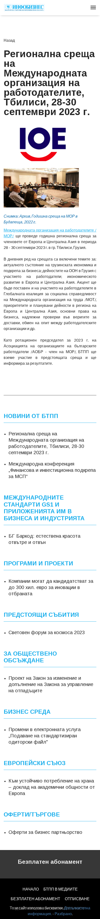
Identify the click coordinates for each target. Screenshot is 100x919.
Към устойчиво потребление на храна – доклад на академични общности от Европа (51, 787)
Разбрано (63, 913)
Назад (9, 40)
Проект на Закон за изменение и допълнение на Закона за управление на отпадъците (50, 684)
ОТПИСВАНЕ (77, 898)
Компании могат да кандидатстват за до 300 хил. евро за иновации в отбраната (50, 587)
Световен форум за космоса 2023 (46, 632)
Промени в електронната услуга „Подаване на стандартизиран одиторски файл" (44, 736)
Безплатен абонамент (50, 861)
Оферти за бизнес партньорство (45, 832)
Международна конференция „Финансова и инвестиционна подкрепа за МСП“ (52, 470)
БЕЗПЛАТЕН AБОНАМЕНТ (35, 898)
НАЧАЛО (31, 889)
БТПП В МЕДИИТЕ (60, 889)
